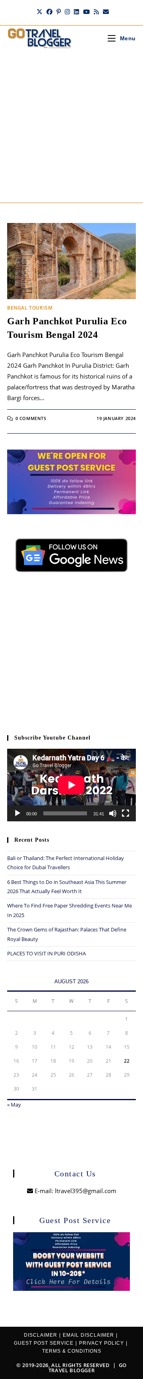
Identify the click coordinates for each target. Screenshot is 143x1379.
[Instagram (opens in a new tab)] (67, 11)
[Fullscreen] (125, 813)
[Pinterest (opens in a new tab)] (58, 11)
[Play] (17, 813)
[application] (71, 785)
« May (14, 1104)
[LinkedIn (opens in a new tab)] (76, 11)
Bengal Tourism (29, 307)
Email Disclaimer (88, 1335)
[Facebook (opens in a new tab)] (49, 11)
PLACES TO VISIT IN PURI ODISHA (46, 953)
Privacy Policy (101, 1343)
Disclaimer (40, 1335)
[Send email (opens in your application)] (105, 11)
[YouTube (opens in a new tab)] (86, 11)
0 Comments (30, 418)
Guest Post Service (43, 1343)
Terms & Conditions (71, 1351)
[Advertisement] (71, 127)
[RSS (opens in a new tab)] (96, 11)
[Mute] (113, 813)
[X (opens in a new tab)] (39, 11)
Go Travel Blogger (87, 1367)
